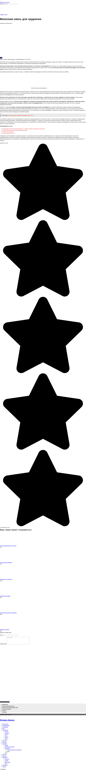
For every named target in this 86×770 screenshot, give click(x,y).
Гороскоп (7, 759)
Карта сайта (4, 712)
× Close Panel (2, 769)
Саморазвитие (5, 725)
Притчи (6, 731)
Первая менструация (5, 596)
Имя (1, 635)
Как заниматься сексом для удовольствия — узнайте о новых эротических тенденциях (23, 128)
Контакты (4, 710)
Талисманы (7, 762)
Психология (5, 724)
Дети (6, 14)
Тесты (6, 736)
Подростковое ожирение (6, 562)
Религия (4, 742)
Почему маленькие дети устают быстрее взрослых (14, 130)
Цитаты (6, 737)
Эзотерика (4, 757)
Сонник (6, 760)
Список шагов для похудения (14, 750)
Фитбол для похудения (8, 131)
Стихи (6, 734)
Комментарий (3, 644)
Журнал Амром (7, 720)
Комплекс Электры (4, 629)
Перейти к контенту (4, 2)
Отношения (5, 727)
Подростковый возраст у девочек (8, 545)
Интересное (5, 730)
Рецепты (4, 756)
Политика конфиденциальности (8, 706)
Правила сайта (5, 704)
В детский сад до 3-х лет (8, 133)
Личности (4, 740)
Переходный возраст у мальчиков (8, 612)
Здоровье (4, 743)
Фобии (6, 745)
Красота (4, 754)
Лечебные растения (9, 746)
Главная (2, 14)
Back (6, 739)
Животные (4, 765)
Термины (7, 733)
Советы (4, 766)
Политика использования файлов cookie (10, 707)
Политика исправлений (6, 709)
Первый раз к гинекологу (6, 579)
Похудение (7, 748)
